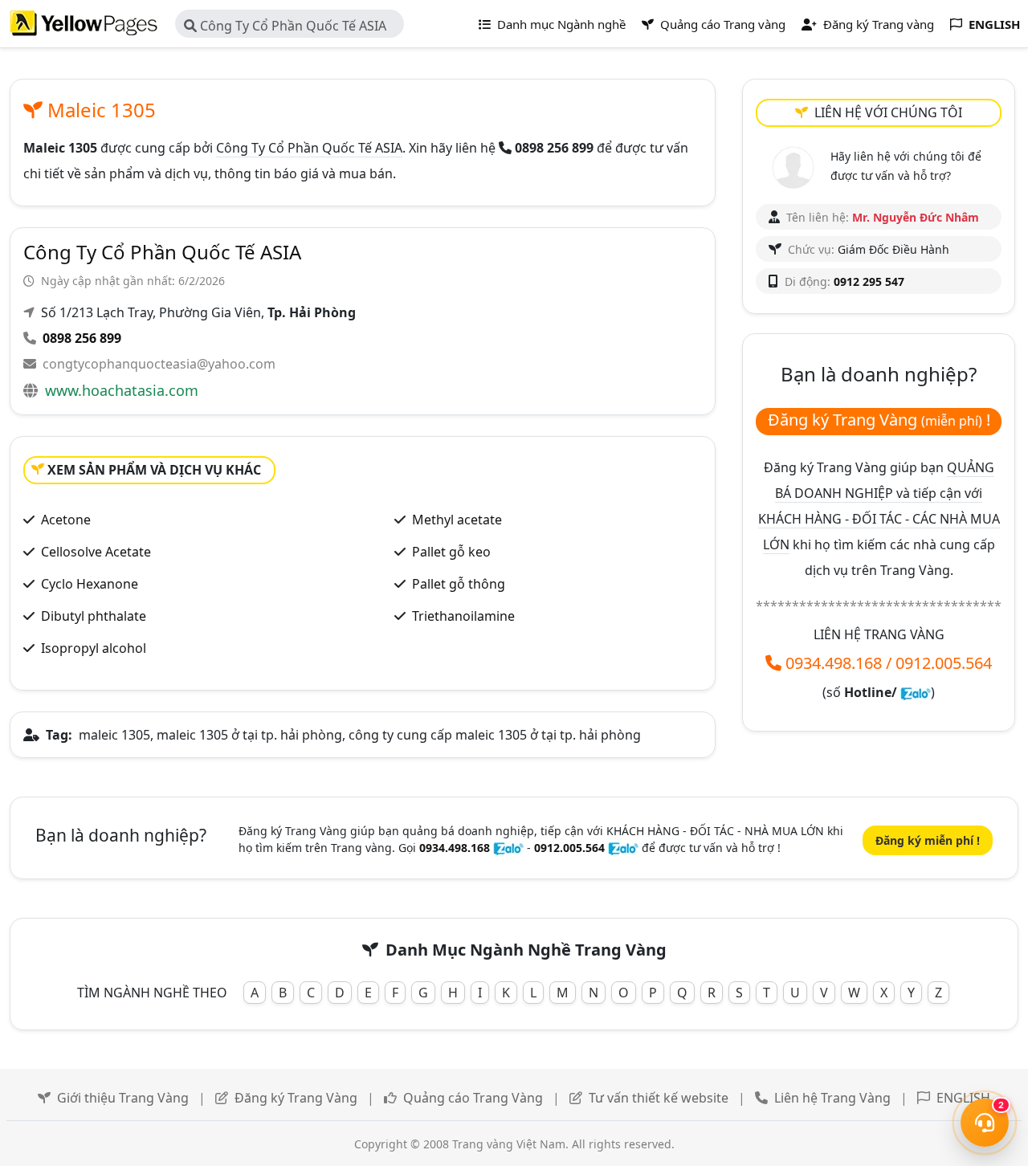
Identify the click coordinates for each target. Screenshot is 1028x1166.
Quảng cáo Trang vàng (721, 24)
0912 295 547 (869, 281)
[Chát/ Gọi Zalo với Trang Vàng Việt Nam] (915, 692)
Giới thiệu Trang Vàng (123, 1098)
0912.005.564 (943, 663)
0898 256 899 (82, 338)
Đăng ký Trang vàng (877, 24)
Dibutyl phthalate (93, 616)
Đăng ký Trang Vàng (296, 1098)
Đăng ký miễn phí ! (927, 840)
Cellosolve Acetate (96, 552)
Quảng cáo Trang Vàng (473, 1098)
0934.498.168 (833, 663)
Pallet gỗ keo (451, 552)
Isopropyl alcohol (93, 648)
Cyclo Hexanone (89, 584)
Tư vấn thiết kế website (658, 1098)
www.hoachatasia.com (121, 390)
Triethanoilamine (463, 616)
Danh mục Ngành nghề (560, 24)
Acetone (66, 519)
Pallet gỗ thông (458, 584)
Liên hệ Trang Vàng (832, 1098)
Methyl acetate (457, 519)
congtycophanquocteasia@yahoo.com (159, 364)
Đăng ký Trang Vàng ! (879, 419)
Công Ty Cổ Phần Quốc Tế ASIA (291, 26)
